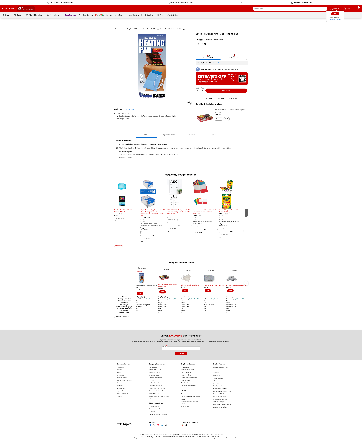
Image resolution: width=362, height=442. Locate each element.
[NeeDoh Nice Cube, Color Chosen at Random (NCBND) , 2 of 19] (126, 194)
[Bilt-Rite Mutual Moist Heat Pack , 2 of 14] (215, 278)
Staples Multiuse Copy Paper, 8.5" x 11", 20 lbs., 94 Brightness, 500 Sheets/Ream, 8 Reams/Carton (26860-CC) (152, 213)
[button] (325, 8)
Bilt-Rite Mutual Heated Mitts (190, 285)
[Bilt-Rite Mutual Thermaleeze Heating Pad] (204, 118)
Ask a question (218, 40)
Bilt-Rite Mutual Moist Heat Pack (214, 285)
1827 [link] (226, 214)
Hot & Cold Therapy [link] (153, 29)
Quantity (200, 88)
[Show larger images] (190, 103)
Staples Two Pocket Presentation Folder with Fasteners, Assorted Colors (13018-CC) (205, 212)
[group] (126, 213)
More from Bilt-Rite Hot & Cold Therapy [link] (173, 29)
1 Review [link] (209, 40)
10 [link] (121, 214)
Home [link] (117, 29)
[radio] (208, 57)
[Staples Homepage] (8, 9)
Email (165, 346)
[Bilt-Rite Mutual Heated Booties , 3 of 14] (237, 278)
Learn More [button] (234, 69)
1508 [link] (200, 216)
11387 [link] (148, 218)
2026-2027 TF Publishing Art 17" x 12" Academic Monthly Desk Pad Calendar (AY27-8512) (179, 212)
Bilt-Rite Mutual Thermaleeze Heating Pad (230, 110)
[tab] (146, 135)
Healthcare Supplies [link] (126, 29)
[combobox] (290, 9)
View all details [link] (130, 109)
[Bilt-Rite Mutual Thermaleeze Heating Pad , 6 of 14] (169, 277)
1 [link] (144, 297)
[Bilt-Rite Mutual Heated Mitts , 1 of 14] (192, 278)
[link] (60, 3)
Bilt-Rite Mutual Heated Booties (236, 285)
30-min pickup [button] (197, 224)
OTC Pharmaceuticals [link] (140, 29)
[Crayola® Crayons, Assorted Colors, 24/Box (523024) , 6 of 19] (231, 194)
